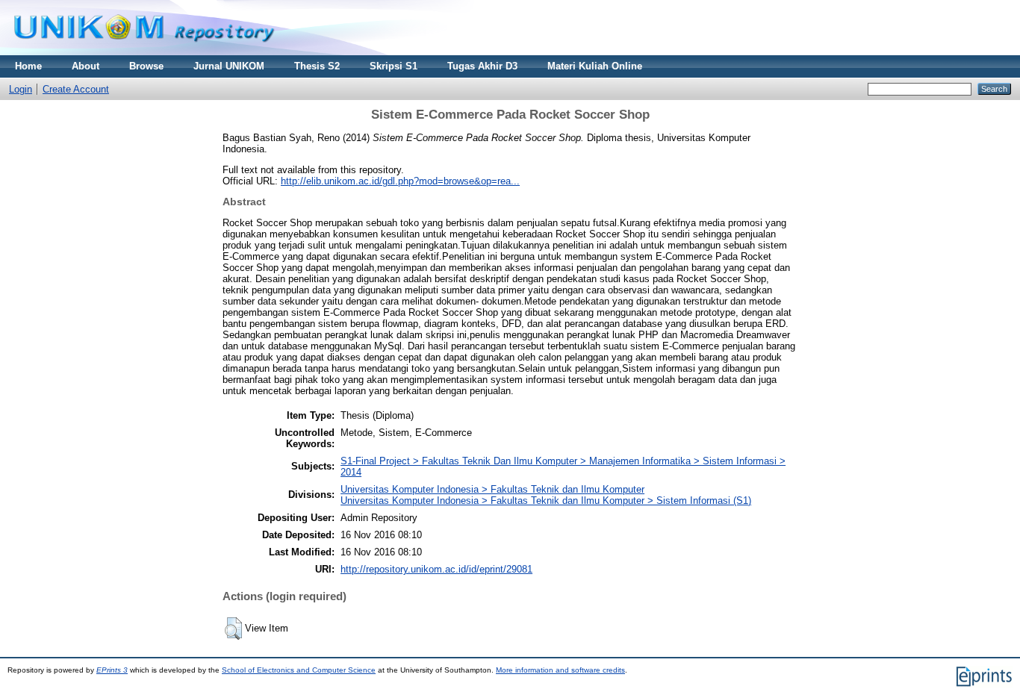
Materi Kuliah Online (594, 66)
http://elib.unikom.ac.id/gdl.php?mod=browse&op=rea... (400, 181)
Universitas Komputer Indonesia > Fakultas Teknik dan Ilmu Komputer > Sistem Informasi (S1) (545, 500)
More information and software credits (560, 670)
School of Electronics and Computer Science (299, 670)
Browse (146, 66)
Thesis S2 (317, 66)
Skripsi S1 (393, 66)
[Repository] (144, 51)
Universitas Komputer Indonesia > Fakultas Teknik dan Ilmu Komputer (492, 489)
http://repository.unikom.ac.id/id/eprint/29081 (436, 569)
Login (20, 89)
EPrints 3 (112, 670)
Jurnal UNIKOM (228, 66)
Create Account (76, 89)
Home (28, 66)
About (85, 66)
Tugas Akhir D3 (482, 66)
